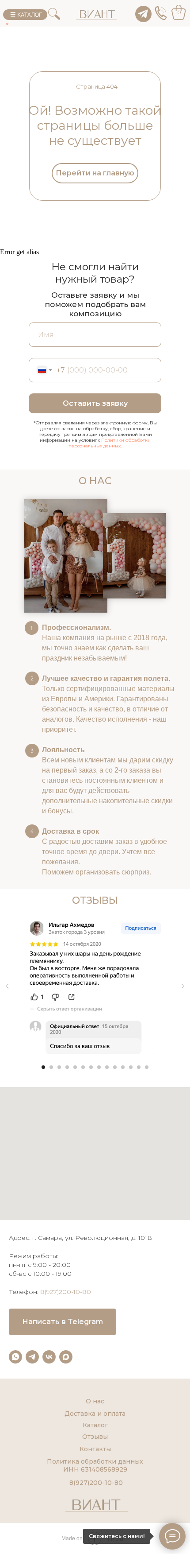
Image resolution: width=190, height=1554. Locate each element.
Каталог (95, 1425)
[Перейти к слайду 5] (75, 1067)
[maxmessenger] (65, 1357)
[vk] (49, 1357)
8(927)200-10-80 (65, 1292)
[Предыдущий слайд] (7, 986)
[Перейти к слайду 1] (43, 1067)
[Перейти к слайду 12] (131, 1067)
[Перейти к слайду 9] (107, 1067)
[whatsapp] (15, 1357)
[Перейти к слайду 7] (91, 1067)
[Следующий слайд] (182, 986)
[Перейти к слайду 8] (99, 1067)
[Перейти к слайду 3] (59, 1067)
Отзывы (95, 1437)
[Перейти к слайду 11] (123, 1067)
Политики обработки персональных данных (109, 443)
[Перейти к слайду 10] (115, 1067)
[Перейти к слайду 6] (83, 1067)
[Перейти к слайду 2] (51, 1067)
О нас (95, 1401)
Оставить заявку (95, 403)
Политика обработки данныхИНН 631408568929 (95, 1465)
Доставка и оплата (95, 1414)
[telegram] (32, 1357)
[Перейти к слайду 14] (146, 1067)
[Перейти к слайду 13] (139, 1067)
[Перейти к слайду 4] (67, 1067)
